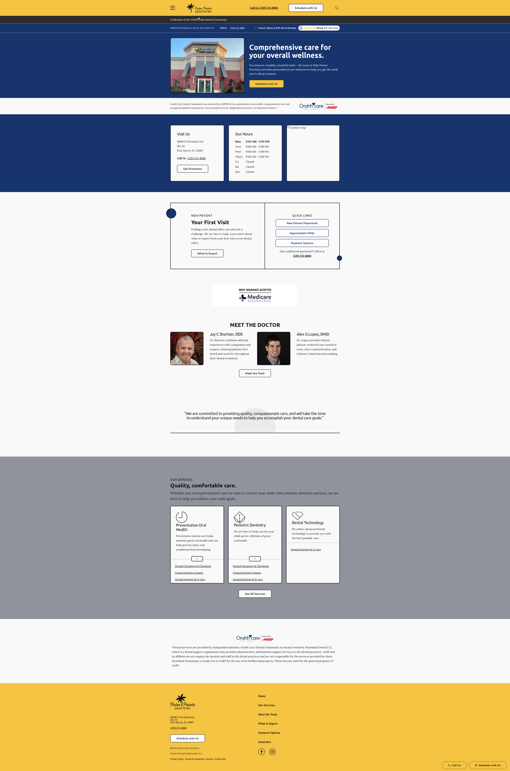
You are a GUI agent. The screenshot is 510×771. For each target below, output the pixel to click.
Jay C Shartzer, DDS (226, 334)
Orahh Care (220, 758)
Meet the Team (255, 373)
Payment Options (302, 243)
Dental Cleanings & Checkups (193, 566)
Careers (209, 758)
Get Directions (192, 168)
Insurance (264, 741)
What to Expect (207, 253)
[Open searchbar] (337, 8)
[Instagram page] (272, 751)
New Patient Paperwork (302, 223)
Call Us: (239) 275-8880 (264, 7)
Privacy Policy (177, 758)
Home (262, 696)
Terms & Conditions (195, 758)
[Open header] (173, 8)
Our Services (266, 705)
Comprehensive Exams (189, 572)
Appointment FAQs (302, 233)
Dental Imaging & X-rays (190, 579)
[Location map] (313, 153)
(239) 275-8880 (237, 28)
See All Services (255, 593)
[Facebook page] (261, 751)
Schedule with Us (306, 8)
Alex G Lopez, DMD (313, 334)
